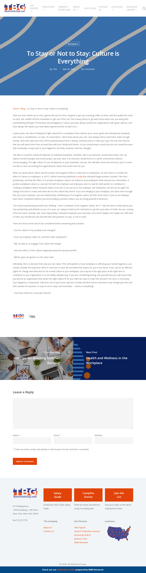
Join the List (119, 495)
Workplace (73, 43)
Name (16, 435)
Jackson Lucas (80, 538)
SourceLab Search (82, 535)
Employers (48, 6)
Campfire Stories (88, 495)
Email (57, 435)
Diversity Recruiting (64, 8)
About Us (76, 8)
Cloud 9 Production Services (87, 531)
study (79, 176)
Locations (116, 6)
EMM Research (81, 542)
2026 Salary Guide (66, 569)
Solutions (90, 8)
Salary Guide (57, 495)
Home (16, 108)
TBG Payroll (79, 527)
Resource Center (132, 8)
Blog (23, 108)
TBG (55, 69)
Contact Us (103, 8)
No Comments (88, 69)
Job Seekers (34, 7)
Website (98, 435)
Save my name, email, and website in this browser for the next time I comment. (52, 449)
